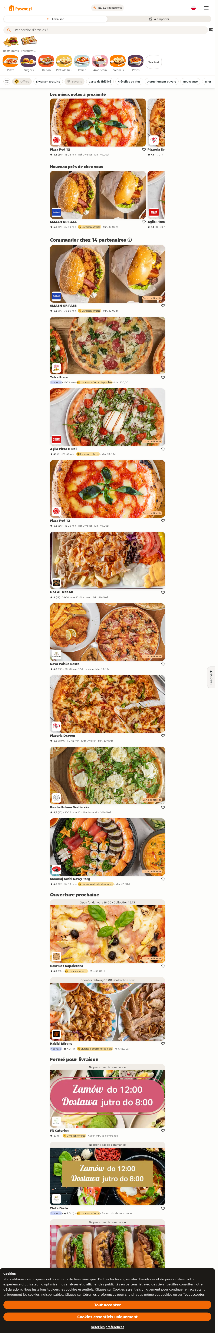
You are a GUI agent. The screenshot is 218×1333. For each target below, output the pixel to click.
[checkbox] (11, 63)
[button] (17, 7)
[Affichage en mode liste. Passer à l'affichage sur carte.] (211, 30)
